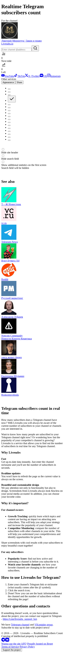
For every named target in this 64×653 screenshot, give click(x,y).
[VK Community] (7, 640)
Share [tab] (19, 82)
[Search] (35, 48)
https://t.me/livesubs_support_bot (20, 619)
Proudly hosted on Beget (40, 643)
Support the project (12, 650)
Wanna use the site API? (13, 643)
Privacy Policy (27, 646)
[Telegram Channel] (3, 640)
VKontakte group (43, 624)
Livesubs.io (7, 43)
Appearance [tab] (8, 82)
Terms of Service (10, 646)
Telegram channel (20, 624)
